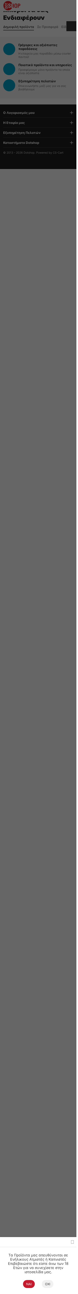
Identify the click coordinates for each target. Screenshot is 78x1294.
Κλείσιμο (72, 1242)
